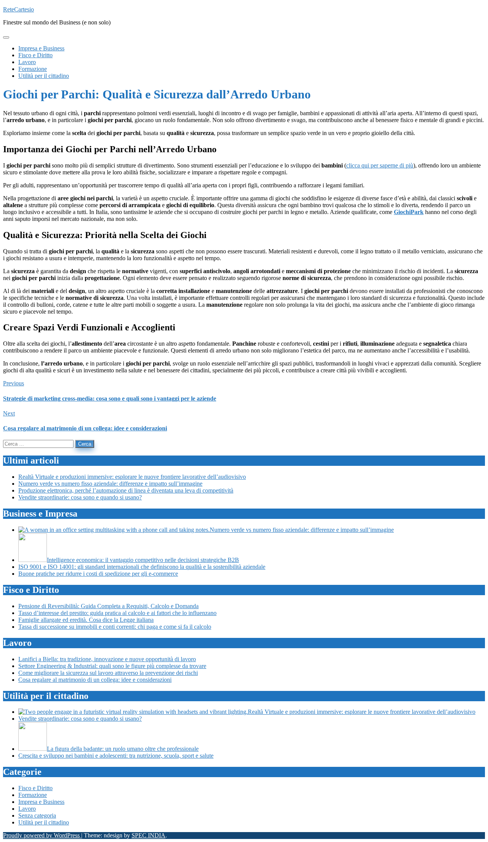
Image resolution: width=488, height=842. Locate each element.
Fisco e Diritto (35, 788)
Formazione (32, 795)
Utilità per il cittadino (43, 822)
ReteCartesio (18, 9)
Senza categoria (37, 815)
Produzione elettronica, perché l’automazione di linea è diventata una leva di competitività (125, 490)
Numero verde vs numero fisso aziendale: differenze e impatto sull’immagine (110, 483)
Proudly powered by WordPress (42, 835)
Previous (13, 383)
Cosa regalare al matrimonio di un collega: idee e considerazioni (85, 428)
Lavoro (27, 808)
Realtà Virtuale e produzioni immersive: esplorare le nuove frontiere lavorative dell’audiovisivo (132, 476)
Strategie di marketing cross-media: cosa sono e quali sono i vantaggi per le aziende (109, 398)
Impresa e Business (41, 802)
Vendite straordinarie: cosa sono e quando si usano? (80, 497)
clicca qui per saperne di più (379, 165)
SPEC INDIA (148, 835)
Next (9, 413)
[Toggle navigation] (6, 37)
